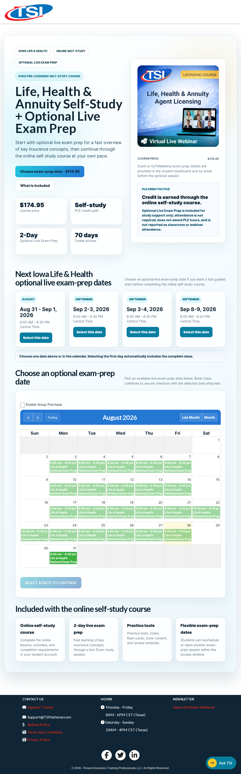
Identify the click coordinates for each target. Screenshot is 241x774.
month (209, 417)
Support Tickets (41, 707)
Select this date (36, 338)
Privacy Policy (38, 739)
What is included (35, 185)
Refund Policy (39, 724)
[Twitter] (120, 755)
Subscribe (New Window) (193, 707)
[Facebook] (106, 755)
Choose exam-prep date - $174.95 (50, 171)
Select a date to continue (51, 583)
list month (191, 417)
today (52, 417)
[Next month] (38, 417)
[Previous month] (28, 417)
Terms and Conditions (45, 732)
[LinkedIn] (134, 755)
